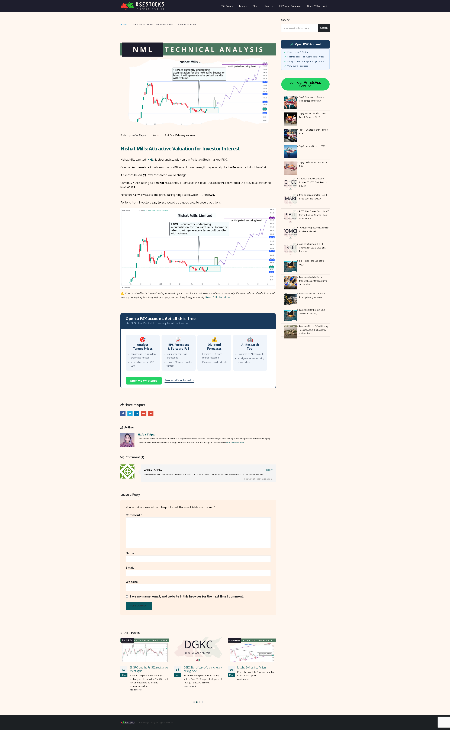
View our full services (297, 65)
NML (150, 159)
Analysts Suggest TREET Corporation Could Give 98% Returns (312, 248)
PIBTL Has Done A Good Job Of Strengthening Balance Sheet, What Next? (314, 215)
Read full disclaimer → (219, 297)
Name (130, 553)
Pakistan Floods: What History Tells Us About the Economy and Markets (313, 330)
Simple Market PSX (235, 442)
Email (150, 413)
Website (132, 582)
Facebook (123, 413)
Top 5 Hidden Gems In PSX (312, 146)
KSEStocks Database (290, 6)
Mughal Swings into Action (198, 667)
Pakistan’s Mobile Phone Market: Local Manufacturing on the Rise (313, 281)
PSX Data (226, 6)
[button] (194, 702)
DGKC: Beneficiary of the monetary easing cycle (149, 669)
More (268, 6)
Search (286, 19)
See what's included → (179, 380)
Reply (269, 470)
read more (135, 686)
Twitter (130, 413)
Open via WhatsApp (144, 381)
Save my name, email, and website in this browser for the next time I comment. (187, 596)
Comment (134, 515)
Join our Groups (305, 84)
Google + (143, 413)
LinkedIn (136, 413)
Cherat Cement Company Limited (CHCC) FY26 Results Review (313, 182)
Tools (242, 6)
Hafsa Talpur (147, 434)
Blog (255, 6)
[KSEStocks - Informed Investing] (142, 6)
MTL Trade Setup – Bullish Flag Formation (253, 669)
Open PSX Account (317, 6)
